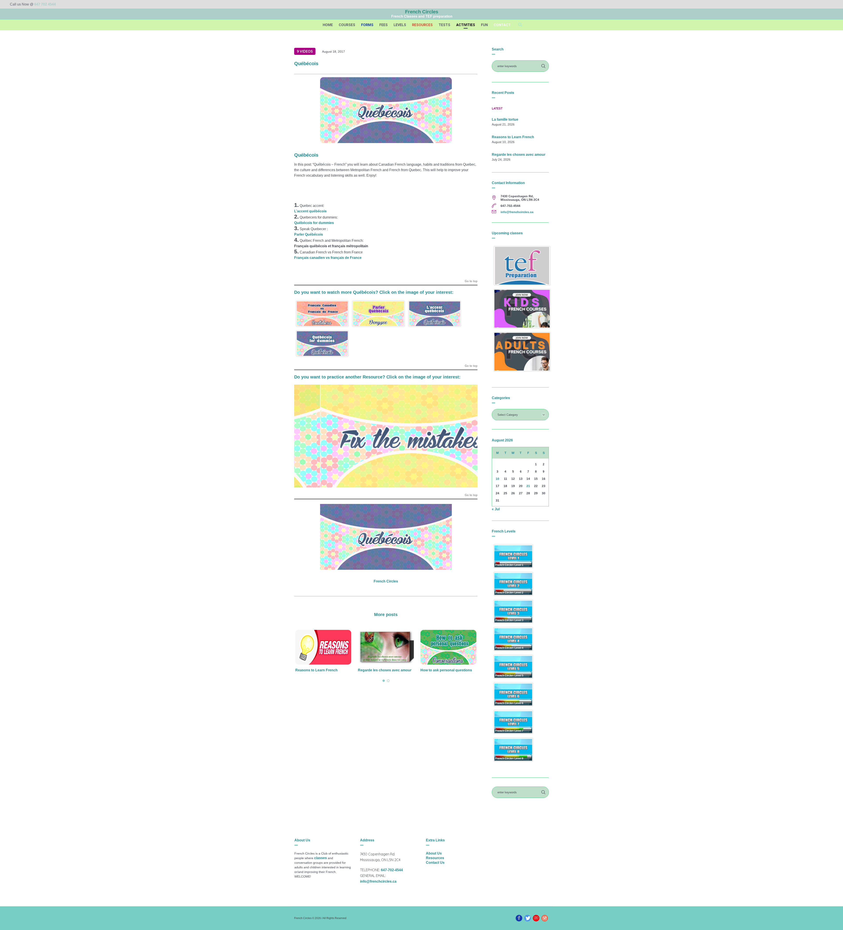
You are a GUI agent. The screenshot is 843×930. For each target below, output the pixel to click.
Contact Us (435, 862)
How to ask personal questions (383, 670)
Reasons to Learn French (513, 137)
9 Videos (305, 51)
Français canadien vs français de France (328, 258)
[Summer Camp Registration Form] (448, 647)
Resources (435, 858)
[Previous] (303, 436)
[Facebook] (519, 918)
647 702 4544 (45, 4)
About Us (434, 853)
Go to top (471, 281)
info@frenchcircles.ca (517, 212)
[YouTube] (536, 918)
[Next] (468, 436)
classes (320, 858)
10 (497, 478)
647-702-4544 (392, 870)
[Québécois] (386, 110)
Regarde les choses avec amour (322, 670)
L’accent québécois (310, 211)
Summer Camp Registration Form (448, 670)
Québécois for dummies (314, 223)
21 (528, 486)
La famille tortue (505, 119)
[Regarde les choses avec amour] (323, 647)
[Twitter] (527, 918)
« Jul (496, 509)
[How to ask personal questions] (386, 647)
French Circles (386, 581)
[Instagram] (544, 918)
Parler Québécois (308, 234)
